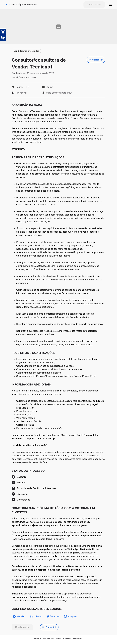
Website (21, 616)
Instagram (72, 616)
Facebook (55, 616)
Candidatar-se (94, 4)
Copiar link (97, 60)
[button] (111, 4)
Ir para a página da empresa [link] (23, 4)
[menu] (111, 4)
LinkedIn (38, 616)
